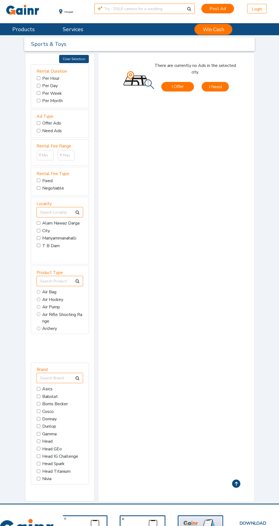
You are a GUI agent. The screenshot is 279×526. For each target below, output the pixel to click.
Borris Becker (55, 404)
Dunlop (49, 426)
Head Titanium (56, 471)
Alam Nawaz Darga (61, 223)
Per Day (50, 86)
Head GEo (52, 449)
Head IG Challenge (60, 456)
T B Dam (51, 246)
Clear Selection (74, 59)
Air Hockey (52, 300)
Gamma (49, 434)
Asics (47, 389)
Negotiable (53, 188)
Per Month (52, 101)
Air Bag (49, 292)
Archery (49, 329)
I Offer (178, 87)
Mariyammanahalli (59, 238)
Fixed (47, 181)
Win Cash (214, 29)
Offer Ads (51, 123)
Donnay (49, 419)
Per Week (52, 93)
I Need (215, 87)
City (46, 231)
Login (257, 9)
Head (47, 441)
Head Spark (53, 464)
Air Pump (51, 307)
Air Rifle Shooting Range (62, 318)
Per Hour (50, 78)
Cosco (48, 412)
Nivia (46, 479)
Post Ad (218, 9)
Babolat (50, 397)
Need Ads (52, 131)
